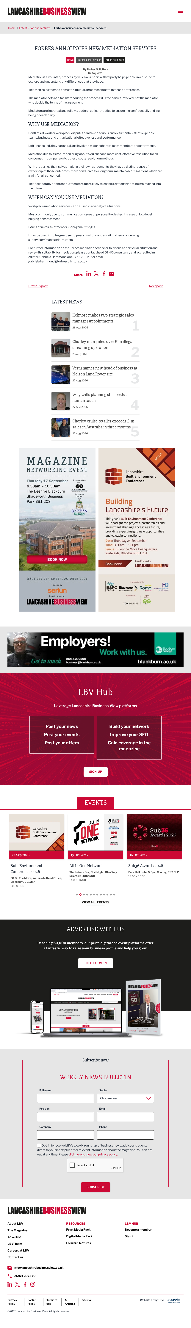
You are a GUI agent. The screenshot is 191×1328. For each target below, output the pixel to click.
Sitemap (87, 1300)
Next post (156, 286)
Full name (45, 1090)
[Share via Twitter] (96, 273)
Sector (103, 1090)
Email (102, 1108)
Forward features (78, 1243)
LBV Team (14, 1244)
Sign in (129, 1236)
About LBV (15, 1223)
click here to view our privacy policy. (93, 1154)
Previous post (38, 286)
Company (45, 1126)
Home (11, 27)
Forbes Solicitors (114, 60)
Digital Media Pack (79, 1236)
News (70, 60)
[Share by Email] (111, 274)
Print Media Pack (78, 1229)
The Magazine (17, 1230)
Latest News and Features (34, 27)
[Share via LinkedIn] (88, 273)
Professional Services (89, 60)
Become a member (138, 1229)
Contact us (15, 1257)
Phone (103, 1126)
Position (44, 1108)
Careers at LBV (18, 1250)
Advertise (14, 1237)
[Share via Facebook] (104, 273)
